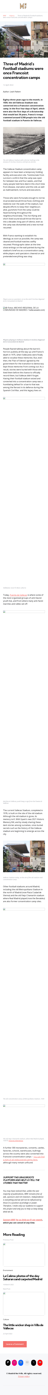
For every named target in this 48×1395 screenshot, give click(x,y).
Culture (6, 1319)
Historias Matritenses (16, 1140)
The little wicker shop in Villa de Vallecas (23, 1326)
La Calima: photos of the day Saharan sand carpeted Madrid (22, 1277)
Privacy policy (24, 1376)
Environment (8, 1270)
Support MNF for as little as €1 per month (22, 1219)
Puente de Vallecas (18, 595)
